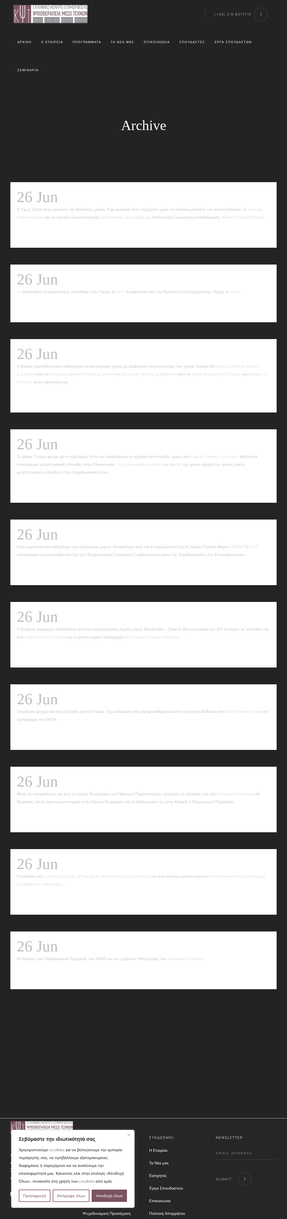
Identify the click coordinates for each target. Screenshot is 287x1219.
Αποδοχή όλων (109, 1195)
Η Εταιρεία (158, 1150)
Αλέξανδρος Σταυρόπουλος (147, 279)
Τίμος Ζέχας (100, 196)
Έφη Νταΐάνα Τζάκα (126, 444)
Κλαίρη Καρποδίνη (121, 353)
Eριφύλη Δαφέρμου (122, 616)
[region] (73, 1169)
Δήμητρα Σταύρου (118, 699)
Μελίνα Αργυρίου (117, 863)
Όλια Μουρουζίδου (122, 534)
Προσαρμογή (34, 1195)
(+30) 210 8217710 (232, 14)
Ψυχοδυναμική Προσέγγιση (107, 1213)
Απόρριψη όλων (71, 1195)
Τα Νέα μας (159, 1162)
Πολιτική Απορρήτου (167, 1213)
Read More (35, 233)
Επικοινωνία (159, 1200)
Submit (224, 1179)
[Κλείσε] (128, 1134)
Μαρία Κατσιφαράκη (128, 781)
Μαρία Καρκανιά (115, 946)
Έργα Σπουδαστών (166, 1188)
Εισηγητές (158, 1175)
